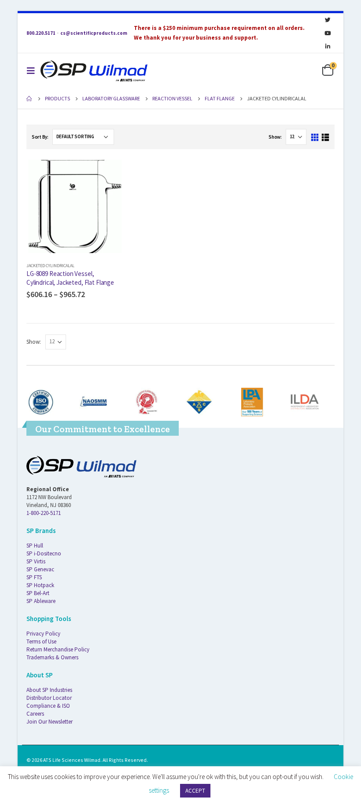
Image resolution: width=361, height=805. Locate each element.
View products (109, 172)
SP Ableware (40, 601)
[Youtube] (327, 33)
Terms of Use (41, 641)
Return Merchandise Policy (57, 649)
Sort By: (40, 137)
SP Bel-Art (37, 593)
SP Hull (34, 545)
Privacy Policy (43, 633)
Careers (35, 713)
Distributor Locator (49, 698)
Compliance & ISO (48, 705)
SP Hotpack (40, 585)
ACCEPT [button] (195, 790)
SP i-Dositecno (43, 553)
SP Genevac (40, 569)
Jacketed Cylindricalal (50, 265)
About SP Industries (49, 690)
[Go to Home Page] (29, 98)
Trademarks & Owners (52, 657)
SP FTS (34, 577)
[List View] (325, 137)
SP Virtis (35, 561)
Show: (275, 137)
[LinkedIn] (327, 46)
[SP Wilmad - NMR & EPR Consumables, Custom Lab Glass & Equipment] (94, 70)
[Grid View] (315, 137)
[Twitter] (327, 19)
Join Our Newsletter (49, 721)
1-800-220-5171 (43, 513)
